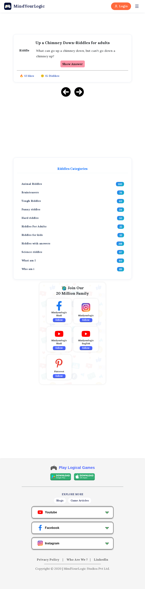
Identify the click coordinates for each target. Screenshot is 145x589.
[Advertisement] (72, 126)
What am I (29, 260)
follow (59, 320)
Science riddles (32, 252)
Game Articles (80, 500)
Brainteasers (30, 192)
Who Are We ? (77, 559)
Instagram (52, 543)
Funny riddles (31, 209)
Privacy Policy (48, 559)
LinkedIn (101, 559)
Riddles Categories (72, 169)
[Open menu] (137, 6)
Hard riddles (30, 218)
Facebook (52, 527)
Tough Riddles (31, 201)
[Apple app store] (84, 476)
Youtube (51, 512)
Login (123, 6)
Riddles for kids (32, 235)
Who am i (28, 269)
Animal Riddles (32, 184)
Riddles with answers (36, 243)
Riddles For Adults (34, 226)
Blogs (59, 500)
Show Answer (72, 64)
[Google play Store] (60, 476)
